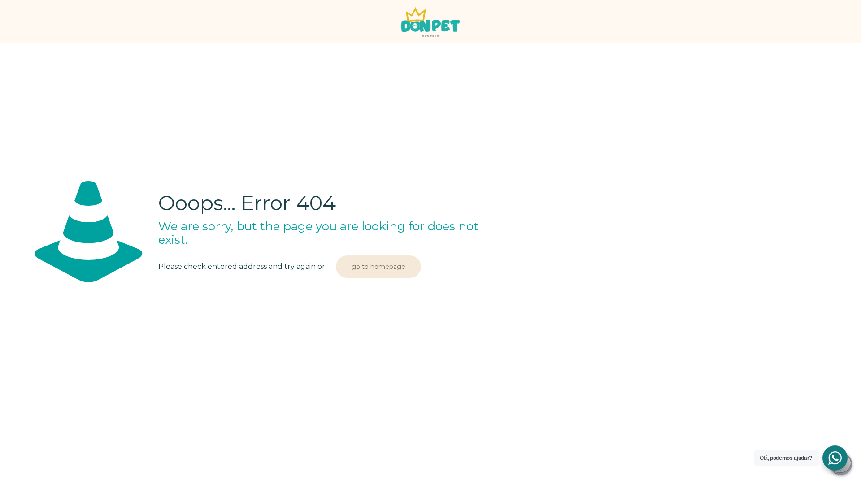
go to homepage (378, 267)
